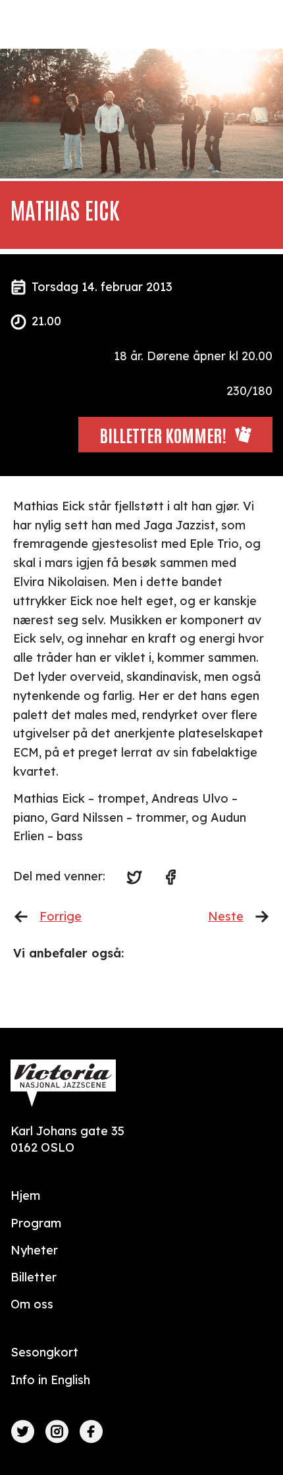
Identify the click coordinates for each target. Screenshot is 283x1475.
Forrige (60, 916)
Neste (226, 916)
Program (36, 1223)
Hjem (25, 1195)
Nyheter (34, 1250)
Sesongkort (44, 1352)
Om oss (32, 1304)
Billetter (34, 1277)
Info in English (50, 1379)
